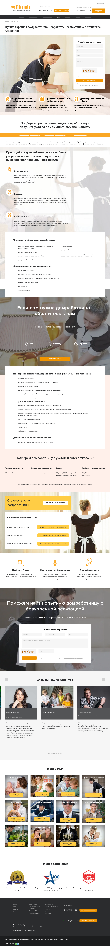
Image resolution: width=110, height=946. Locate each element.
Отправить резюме (98, 10)
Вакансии (47, 909)
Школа (78, 17)
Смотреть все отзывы (55, 753)
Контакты (88, 17)
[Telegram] (18, 944)
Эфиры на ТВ (33, 911)
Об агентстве (33, 17)
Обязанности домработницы (30, 135)
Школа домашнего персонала (50, 912)
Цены (58, 17)
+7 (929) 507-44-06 (84, 11)
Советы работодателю (51, 906)
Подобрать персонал (61, 10)
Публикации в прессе (35, 913)
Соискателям (47, 17)
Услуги (21, 17)
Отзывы (67, 17)
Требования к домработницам (55, 135)
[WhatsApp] (16, 944)
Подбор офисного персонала (34, 907)
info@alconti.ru (101, 3)
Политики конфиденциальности (89, 85)
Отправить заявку (89, 80)
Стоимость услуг (80, 135)
